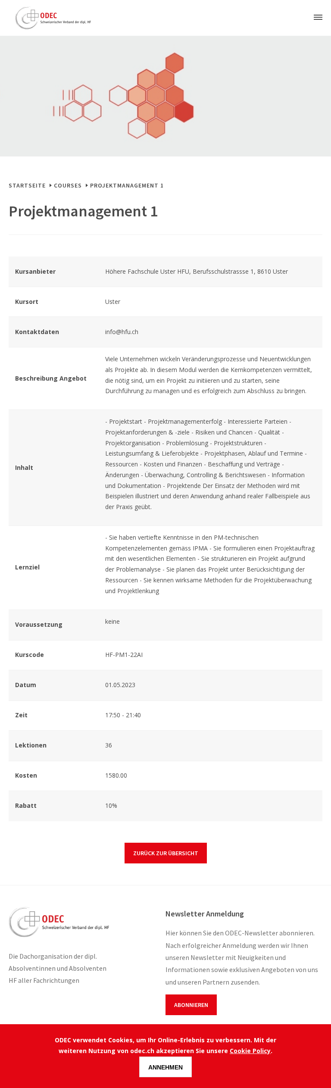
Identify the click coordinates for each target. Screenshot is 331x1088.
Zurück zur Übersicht (165, 853)
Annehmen (165, 1067)
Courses (68, 185)
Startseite (27, 185)
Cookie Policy (250, 1051)
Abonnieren (191, 1005)
